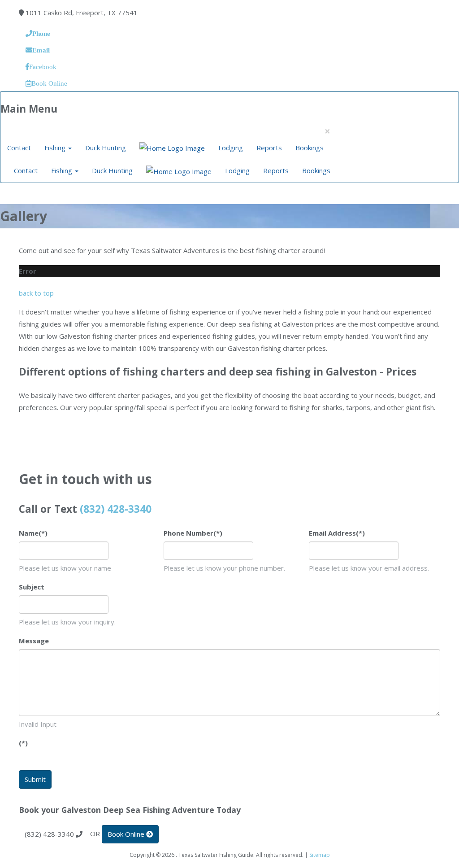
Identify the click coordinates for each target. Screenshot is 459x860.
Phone (41, 33)
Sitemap (319, 855)
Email (41, 50)
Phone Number (193, 532)
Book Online (49, 83)
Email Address (337, 532)
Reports (269, 147)
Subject (31, 586)
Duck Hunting (105, 147)
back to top (36, 292)
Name (33, 532)
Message (34, 640)
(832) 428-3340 (116, 509)
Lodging (230, 147)
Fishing (55, 147)
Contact (19, 147)
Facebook (42, 66)
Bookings (309, 147)
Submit (35, 779)
